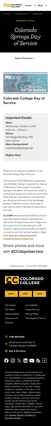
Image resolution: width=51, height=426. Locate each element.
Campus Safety (12, 313)
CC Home (6, 14)
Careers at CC (11, 318)
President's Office (21, 14)
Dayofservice (37, 14)
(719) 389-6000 (16, 336)
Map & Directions (17, 351)
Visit (25, 293)
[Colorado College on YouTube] (32, 360)
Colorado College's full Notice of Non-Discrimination (20, 416)
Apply (11, 293)
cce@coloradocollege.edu (19, 148)
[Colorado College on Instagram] (13, 360)
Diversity (9, 322)
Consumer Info (33, 309)
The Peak (9, 309)
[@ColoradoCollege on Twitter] (19, 360)
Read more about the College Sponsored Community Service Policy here (24, 235)
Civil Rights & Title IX (35, 318)
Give (39, 293)
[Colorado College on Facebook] (6, 360)
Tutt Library (10, 305)
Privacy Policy (32, 313)
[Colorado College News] (38, 360)
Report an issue (17, 266)
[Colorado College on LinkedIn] (25, 360)
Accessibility (32, 305)
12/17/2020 (42, 266)
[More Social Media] (44, 360)
